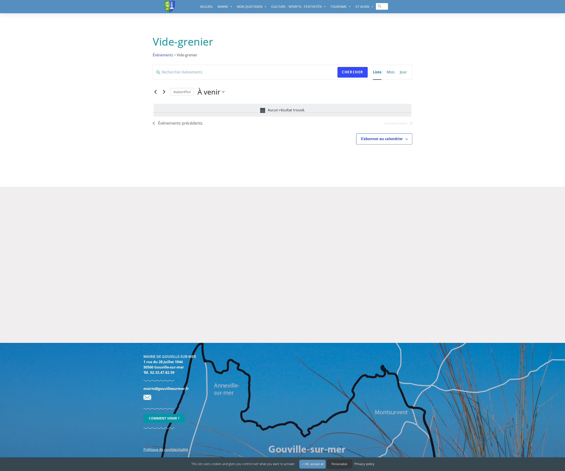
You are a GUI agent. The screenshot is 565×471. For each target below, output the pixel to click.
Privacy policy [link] (364, 464)
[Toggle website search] (379, 6)
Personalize (339, 464)
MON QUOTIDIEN (249, 6)
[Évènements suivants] (164, 92)
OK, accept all (314, 464)
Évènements (163, 55)
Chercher (352, 72)
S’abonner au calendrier (382, 138)
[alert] (282, 110)
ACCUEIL (206, 6)
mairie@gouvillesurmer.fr (166, 388)
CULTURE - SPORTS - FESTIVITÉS (296, 6)
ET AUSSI (362, 6)
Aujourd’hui (182, 92)
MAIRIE (223, 6)
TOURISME (338, 6)
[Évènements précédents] (155, 92)
